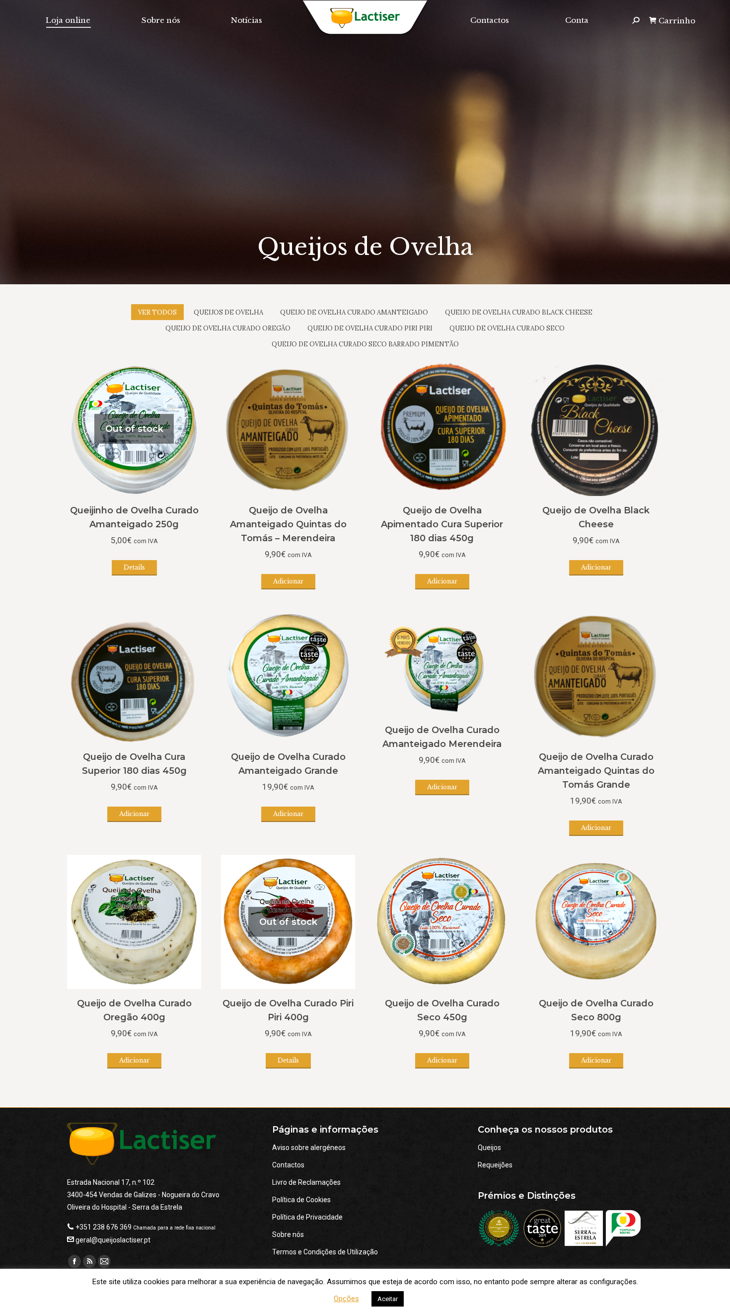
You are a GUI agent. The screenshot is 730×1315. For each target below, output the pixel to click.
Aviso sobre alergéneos (309, 1147)
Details (134, 567)
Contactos (288, 1165)
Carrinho (676, 20)
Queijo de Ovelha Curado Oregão (228, 328)
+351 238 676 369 (103, 1227)
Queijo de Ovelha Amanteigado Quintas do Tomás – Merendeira (288, 524)
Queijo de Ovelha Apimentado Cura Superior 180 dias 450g (442, 524)
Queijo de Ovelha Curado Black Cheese (518, 312)
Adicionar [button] (288, 581)
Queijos (489, 1147)
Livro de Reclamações (306, 1182)
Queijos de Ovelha (228, 312)
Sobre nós (288, 1234)
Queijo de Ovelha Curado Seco (507, 328)
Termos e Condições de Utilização (325, 1252)
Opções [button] (346, 1298)
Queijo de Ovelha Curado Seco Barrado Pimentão (365, 344)
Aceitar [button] (387, 1299)
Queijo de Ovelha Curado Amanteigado (354, 312)
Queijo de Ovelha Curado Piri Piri (370, 328)
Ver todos (157, 312)
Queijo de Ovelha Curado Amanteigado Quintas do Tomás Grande (596, 770)
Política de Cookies (301, 1200)
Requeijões (495, 1165)
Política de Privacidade (307, 1217)
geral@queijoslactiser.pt (112, 1240)
